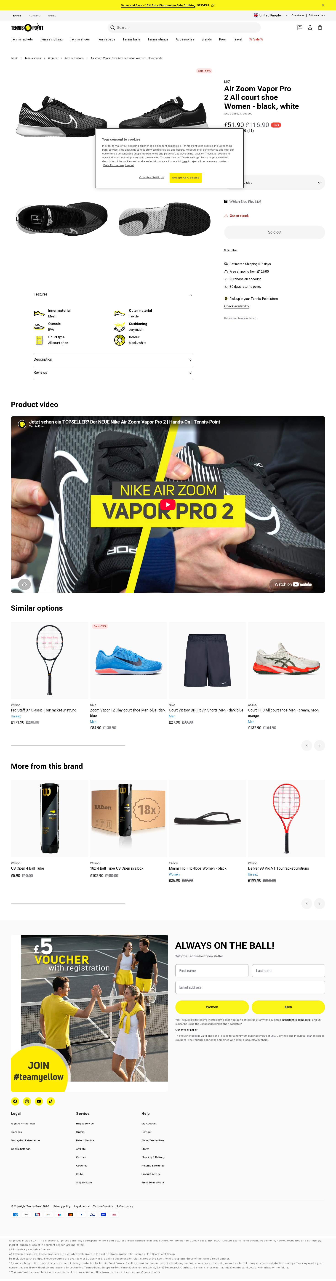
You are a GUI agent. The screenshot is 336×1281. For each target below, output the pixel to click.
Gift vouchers (317, 15)
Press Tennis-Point (152, 1182)
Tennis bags (106, 39)
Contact (146, 1132)
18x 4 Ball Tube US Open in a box (116, 868)
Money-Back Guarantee (25, 1140)
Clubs (79, 1174)
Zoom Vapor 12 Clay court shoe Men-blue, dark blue (127, 713)
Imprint (129, 165)
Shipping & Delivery (153, 1157)
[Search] (113, 28)
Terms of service (103, 1206)
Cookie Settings (20, 1149)
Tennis (16, 15)
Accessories (185, 39)
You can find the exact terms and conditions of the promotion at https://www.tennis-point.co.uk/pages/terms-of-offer (85, 1272)
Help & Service (84, 1123)
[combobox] (184, 27)
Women (53, 58)
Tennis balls (131, 39)
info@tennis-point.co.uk (296, 1019)
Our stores (297, 15)
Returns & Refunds (152, 1165)
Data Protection (113, 165)
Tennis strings (157, 39)
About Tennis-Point (153, 1140)
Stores (145, 1149)
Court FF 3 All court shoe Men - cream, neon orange (283, 713)
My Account (149, 1123)
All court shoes (74, 58)
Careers (80, 1157)
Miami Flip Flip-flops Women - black (198, 868)
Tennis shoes (80, 39)
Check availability (236, 306)
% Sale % (256, 39)
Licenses (16, 1132)
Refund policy (125, 1206)
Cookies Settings (151, 177)
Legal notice (81, 1206)
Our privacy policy (186, 1029)
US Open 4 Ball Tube (27, 868)
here (184, 161)
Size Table (230, 250)
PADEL (52, 15)
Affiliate (80, 1149)
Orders (80, 1132)
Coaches (81, 1165)
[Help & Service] (300, 27)
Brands (207, 39)
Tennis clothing (51, 39)
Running (35, 15)
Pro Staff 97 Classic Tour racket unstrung (43, 710)
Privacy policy (62, 1206)
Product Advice (150, 1174)
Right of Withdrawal (23, 1123)
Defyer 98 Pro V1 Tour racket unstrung (278, 868)
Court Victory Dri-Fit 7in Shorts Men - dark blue (206, 710)
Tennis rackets (22, 39)
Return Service (85, 1140)
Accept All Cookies (185, 177)
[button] (306, 745)
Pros (222, 39)
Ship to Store (84, 1182)
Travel (237, 39)
